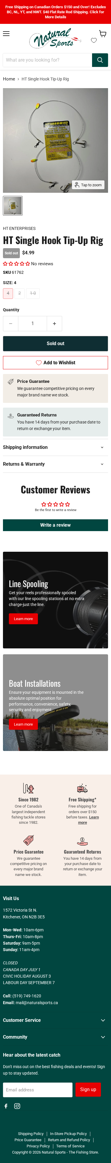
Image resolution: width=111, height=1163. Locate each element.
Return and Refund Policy (69, 1140)
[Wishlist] (93, 40)
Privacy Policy (38, 1146)
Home (9, 79)
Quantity (11, 309)
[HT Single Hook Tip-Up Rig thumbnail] (12, 205)
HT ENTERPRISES (19, 228)
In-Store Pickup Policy (68, 1133)
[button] (16, 263)
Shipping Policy (31, 1133)
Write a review (55, 525)
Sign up (88, 1089)
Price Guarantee (28, 1140)
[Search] (100, 60)
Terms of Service (70, 1146)
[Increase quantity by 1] (54, 323)
